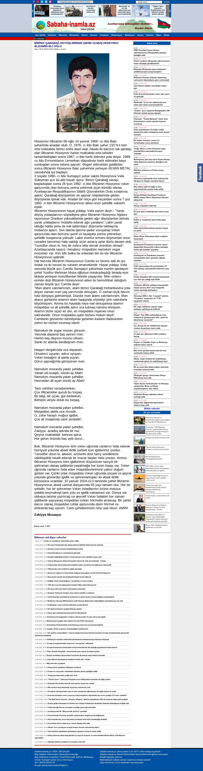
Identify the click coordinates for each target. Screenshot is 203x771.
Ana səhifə (40, 35)
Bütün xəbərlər (152, 408)
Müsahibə (74, 35)
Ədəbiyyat (130, 35)
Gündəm (52, 35)
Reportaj (63, 35)
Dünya (140, 35)
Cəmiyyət (104, 35)
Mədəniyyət (116, 35)
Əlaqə (166, 35)
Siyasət (93, 35)
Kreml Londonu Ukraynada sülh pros (62, 38)
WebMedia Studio (113, 762)
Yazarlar (149, 35)
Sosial (84, 35)
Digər (158, 35)
